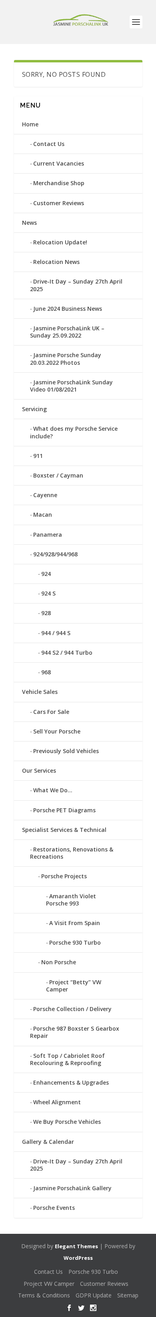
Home (30, 124)
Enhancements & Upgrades (71, 1082)
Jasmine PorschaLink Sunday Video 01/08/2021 (71, 385)
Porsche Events (54, 1207)
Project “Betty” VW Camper (73, 985)
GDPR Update (94, 1295)
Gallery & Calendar (48, 1141)
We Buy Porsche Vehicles (67, 1121)
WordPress (78, 1257)
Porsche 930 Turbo (75, 942)
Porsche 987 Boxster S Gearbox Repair (74, 1032)
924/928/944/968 (55, 554)
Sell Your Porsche (56, 731)
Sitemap (127, 1295)
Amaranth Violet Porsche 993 (71, 899)
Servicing (34, 409)
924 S (48, 593)
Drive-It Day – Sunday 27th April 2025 (76, 285)
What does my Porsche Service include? (74, 432)
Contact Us (48, 144)
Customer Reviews (58, 203)
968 (46, 672)
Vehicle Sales (40, 691)
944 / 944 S (55, 633)
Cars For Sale (51, 711)
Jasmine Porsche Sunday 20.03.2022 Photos (65, 358)
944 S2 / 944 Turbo (66, 652)
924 (46, 574)
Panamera (47, 534)
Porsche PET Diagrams (64, 810)
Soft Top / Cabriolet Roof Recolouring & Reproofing (67, 1059)
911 (38, 456)
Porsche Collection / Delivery (72, 1009)
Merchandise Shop (58, 183)
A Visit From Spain (74, 923)
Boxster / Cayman (58, 475)
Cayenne (45, 495)
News (29, 222)
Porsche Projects (64, 876)
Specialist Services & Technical (64, 829)
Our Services (39, 770)
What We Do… (52, 790)
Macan (42, 514)
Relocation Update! (60, 242)
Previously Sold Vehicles (66, 751)
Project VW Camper (49, 1283)
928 (46, 613)
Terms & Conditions (44, 1295)
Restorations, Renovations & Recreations (71, 852)
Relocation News (56, 262)
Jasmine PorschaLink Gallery (72, 1188)
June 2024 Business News (67, 308)
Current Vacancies (58, 163)
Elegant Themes (76, 1246)
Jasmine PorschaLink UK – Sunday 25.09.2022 (67, 331)
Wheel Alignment (57, 1102)
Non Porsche (58, 962)
